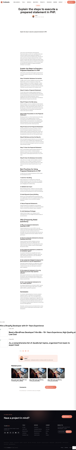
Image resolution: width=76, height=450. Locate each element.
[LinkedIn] (5, 433)
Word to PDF (39, 442)
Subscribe (69, 431)
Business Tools (25, 431)
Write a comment (50, 387)
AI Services (36, 427)
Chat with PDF (6, 444)
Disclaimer (66, 447)
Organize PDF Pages (58, 442)
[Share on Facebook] (28, 351)
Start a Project (66, 416)
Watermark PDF (52, 442)
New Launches (17, 2)
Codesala (9, 447)
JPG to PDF (25, 442)
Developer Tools (25, 435)
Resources (49, 2)
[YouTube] (16, 433)
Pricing (47, 431)
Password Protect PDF (45, 442)
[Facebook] (10, 433)
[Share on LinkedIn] (23, 351)
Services (29, 2)
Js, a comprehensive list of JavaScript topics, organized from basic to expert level (39, 344)
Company (55, 2)
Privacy (62, 447)
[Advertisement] (38, 403)
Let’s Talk (71, 2)
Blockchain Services (37, 431)
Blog (46, 433)
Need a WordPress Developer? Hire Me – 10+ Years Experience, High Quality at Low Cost (42, 333)
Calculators (24, 433)
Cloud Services (36, 433)
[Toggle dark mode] (65, 2)
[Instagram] (13, 433)
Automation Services (38, 429)
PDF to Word (34, 442)
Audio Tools (24, 429)
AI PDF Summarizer (65, 442)
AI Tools (23, 427)
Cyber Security (36, 435)
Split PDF (21, 442)
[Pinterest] (18, 433)
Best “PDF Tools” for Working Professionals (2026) (36, 380)
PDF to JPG (29, 442)
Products (42, 2)
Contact (61, 2)
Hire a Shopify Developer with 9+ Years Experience (22, 326)
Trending (38, 5)
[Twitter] (8, 433)
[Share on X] (26, 351)
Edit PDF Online (6, 442)
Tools (23, 2)
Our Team (47, 429)
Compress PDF (16, 442)
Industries (35, 2)
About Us (47, 427)
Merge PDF (11, 442)
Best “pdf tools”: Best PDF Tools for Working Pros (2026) (19, 380)
